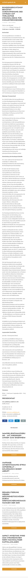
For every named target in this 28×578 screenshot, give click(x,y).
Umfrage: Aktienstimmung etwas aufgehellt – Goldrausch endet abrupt (14, 467)
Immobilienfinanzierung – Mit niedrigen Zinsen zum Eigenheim (13, 436)
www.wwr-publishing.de (13, 412)
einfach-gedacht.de (8, 2)
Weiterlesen (14, 484)
